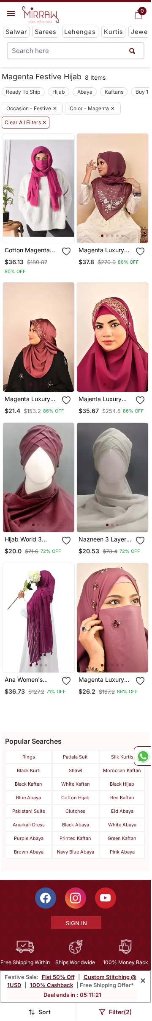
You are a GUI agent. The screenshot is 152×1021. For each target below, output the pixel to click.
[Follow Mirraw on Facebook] (45, 898)
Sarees (46, 31)
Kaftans (114, 92)
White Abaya (122, 825)
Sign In (76, 923)
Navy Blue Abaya (75, 852)
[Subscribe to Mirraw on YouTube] (105, 898)
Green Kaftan (122, 838)
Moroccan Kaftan (122, 770)
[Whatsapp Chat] (142, 756)
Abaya (84, 92)
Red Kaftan (122, 798)
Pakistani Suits (28, 811)
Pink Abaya (122, 852)
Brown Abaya (28, 852)
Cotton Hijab (75, 798)
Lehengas (80, 31)
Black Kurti (29, 770)
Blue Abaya (28, 798)
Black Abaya (75, 825)
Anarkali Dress (29, 825)
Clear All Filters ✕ (25, 123)
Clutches (75, 811)
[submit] (132, 51)
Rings (28, 757)
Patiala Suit (75, 757)
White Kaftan (75, 784)
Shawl (75, 770)
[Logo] (40, 14)
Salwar (16, 31)
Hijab (58, 92)
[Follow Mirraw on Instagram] (75, 898)
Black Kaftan (28, 784)
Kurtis (113, 31)
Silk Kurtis (122, 757)
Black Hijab (122, 784)
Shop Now (45, 229)
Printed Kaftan (75, 838)
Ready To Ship (23, 92)
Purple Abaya (28, 838)
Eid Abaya (122, 811)
